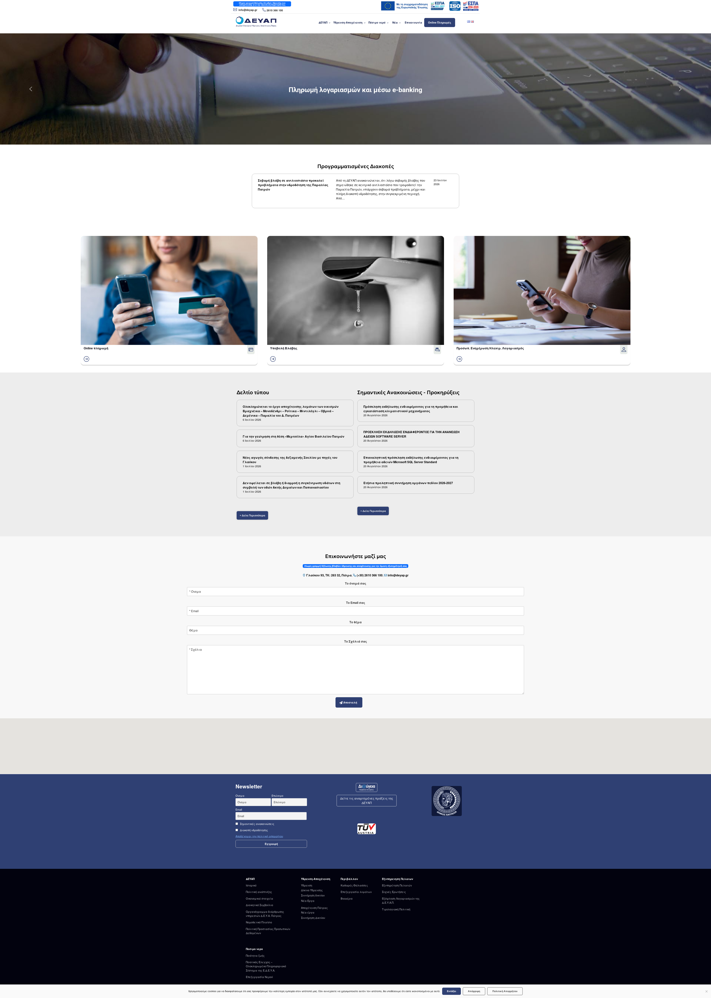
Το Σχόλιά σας (355, 641)
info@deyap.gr (247, 10)
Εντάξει (451, 991)
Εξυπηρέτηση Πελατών (397, 885)
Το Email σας (355, 602)
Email (239, 809)
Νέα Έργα (307, 901)
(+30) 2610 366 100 (370, 575)
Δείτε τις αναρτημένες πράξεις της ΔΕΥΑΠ (366, 800)
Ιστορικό (251, 885)
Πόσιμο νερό (376, 22)
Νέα (395, 22)
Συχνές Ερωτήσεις (394, 892)
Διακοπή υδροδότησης (253, 830)
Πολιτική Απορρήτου (505, 991)
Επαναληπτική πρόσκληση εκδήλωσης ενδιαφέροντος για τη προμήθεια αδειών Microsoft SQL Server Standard (410, 459)
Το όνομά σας (355, 583)
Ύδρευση (306, 885)
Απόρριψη (474, 991)
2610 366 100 (275, 10)
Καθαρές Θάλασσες (354, 885)
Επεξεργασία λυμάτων (356, 892)
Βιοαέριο (347, 898)
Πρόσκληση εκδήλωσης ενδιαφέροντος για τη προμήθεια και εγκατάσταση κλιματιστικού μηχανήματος (410, 408)
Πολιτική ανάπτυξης (259, 892)
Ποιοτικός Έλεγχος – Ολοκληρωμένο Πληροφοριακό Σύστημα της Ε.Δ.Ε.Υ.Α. (266, 966)
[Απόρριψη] (706, 991)
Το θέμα (355, 622)
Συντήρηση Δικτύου (313, 918)
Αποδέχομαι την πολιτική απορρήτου (259, 836)
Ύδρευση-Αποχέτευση (348, 22)
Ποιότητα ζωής (255, 955)
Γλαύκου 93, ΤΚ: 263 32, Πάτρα (329, 575)
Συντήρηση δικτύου (313, 895)
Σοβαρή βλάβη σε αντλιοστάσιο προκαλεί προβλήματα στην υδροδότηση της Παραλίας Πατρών (293, 184)
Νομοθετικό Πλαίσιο (259, 922)
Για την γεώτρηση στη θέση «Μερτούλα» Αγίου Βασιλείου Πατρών (293, 436)
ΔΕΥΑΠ (323, 22)
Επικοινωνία (413, 22)
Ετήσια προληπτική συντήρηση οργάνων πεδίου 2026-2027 (408, 483)
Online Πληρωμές (439, 22)
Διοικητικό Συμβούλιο (259, 905)
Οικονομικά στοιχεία (259, 898)
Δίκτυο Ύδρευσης (312, 890)
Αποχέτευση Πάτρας (314, 908)
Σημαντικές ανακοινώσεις (256, 824)
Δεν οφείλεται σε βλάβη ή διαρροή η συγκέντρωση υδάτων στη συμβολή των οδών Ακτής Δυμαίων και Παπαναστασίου (291, 485)
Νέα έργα (307, 912)
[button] (31, 89)
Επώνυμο (277, 795)
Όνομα (240, 795)
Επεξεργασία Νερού (259, 977)
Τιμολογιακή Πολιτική (396, 909)
